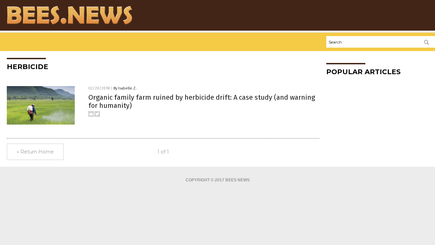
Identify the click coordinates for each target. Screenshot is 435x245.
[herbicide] (69, 24)
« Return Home (35, 152)
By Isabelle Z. (125, 88)
